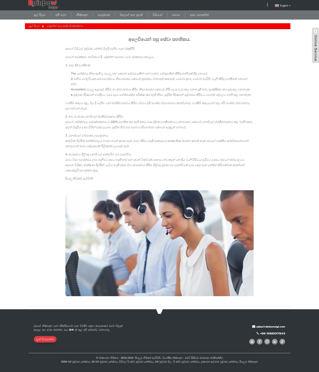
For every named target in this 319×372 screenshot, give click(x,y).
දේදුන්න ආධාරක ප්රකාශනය (65, 26)
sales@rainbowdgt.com (270, 326)
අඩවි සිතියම (192, 357)
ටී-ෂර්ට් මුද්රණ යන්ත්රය (186, 361)
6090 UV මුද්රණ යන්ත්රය (75, 361)
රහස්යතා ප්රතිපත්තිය (211, 357)
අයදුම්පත (104, 15)
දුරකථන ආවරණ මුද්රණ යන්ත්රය (219, 361)
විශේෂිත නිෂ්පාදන (172, 357)
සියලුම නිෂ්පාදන (248, 361)
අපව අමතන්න (199, 15)
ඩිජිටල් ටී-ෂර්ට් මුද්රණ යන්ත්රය (136, 361)
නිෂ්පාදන (82, 15)
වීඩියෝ (157, 15)
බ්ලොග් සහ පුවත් (131, 15)
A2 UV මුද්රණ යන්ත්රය (105, 361)
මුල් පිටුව (40, 15)
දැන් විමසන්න (45, 339)
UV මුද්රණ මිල (163, 361)
